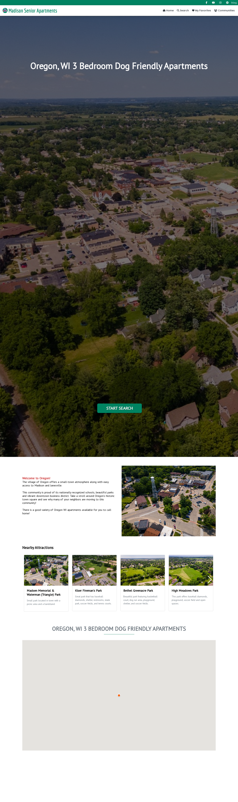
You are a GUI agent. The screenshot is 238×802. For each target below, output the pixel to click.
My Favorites (202, 10)
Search (184, 10)
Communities (226, 10)
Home (170, 10)
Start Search (119, 408)
